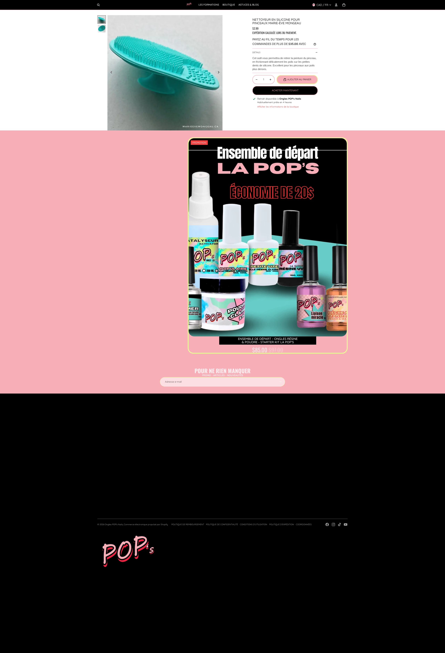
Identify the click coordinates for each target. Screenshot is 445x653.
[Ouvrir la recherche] (98, 5)
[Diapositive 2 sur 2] (102, 28)
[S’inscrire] (280, 382)
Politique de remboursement (187, 524)
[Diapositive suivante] (219, 73)
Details (256, 52)
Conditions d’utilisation (253, 524)
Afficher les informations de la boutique (278, 106)
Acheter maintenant (285, 90)
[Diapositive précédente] (110, 73)
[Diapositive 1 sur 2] (102, 19)
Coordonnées (304, 524)
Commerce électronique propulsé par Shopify (146, 524)
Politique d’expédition (281, 524)
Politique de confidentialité (222, 524)
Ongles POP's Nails (114, 524)
